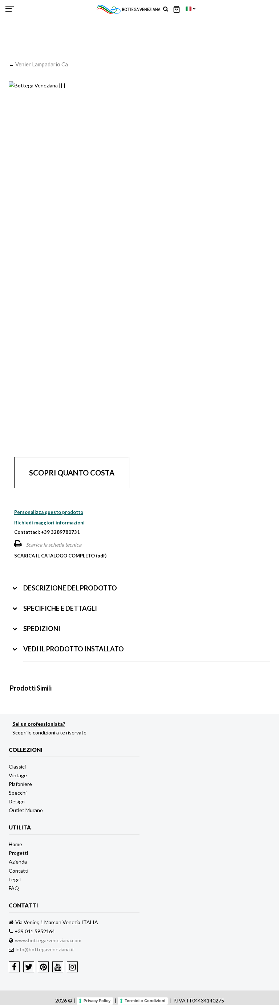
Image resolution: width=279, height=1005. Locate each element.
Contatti (18, 871)
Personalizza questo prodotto (48, 512)
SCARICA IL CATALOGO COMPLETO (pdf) (60, 556)
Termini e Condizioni (145, 1000)
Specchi (18, 793)
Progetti (18, 853)
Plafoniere (20, 784)
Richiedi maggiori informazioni (49, 523)
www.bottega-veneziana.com (48, 940)
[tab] (141, 582)
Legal (15, 879)
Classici (17, 766)
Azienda (18, 861)
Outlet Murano (26, 810)
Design (17, 801)
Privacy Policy (97, 1000)
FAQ (14, 888)
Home (15, 844)
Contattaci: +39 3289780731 (47, 532)
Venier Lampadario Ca (41, 64)
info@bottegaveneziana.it (45, 949)
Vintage (18, 775)
